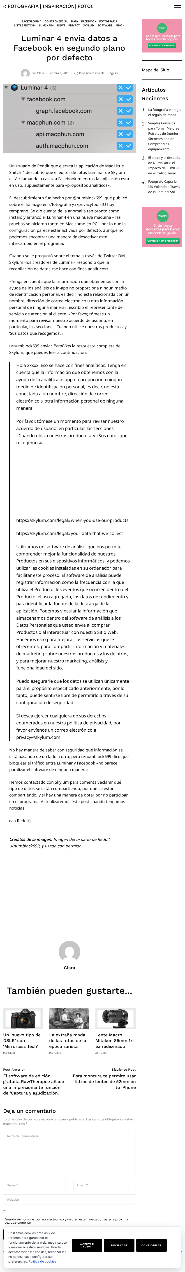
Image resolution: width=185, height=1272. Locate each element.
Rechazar (119, 1245)
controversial (56, 21)
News (61, 25)
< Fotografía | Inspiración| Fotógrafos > (59, 6)
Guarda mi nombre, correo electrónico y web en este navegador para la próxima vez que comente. (66, 1220)
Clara (40, 73)
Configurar (151, 1245)
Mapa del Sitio (155, 70)
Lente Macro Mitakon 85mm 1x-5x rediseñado (115, 1040)
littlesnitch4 (25, 25)
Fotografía (108, 21)
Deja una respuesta (91, 73)
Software (105, 25)
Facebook (88, 21)
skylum (89, 25)
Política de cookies (42, 1261)
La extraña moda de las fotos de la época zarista (67, 1040)
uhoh (120, 25)
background (31, 21)
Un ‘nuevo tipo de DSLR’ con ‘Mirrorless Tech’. (22, 1040)
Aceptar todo (87, 1245)
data (74, 21)
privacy (74, 25)
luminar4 (46, 25)
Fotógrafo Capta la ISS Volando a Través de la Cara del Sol (164, 186)
